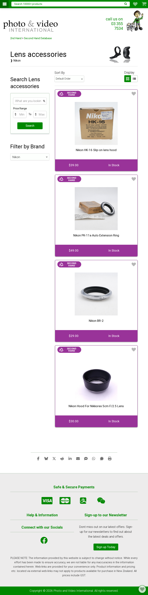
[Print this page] (110, 458)
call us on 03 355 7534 (114, 24)
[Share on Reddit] (62, 458)
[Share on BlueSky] (46, 458)
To (30, 114)
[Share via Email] (78, 458)
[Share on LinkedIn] (70, 458)
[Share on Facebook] (38, 458)
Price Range (20, 108)
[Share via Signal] (102, 458)
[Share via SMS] (86, 458)
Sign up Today (105, 547)
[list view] (134, 78)
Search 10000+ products (28, 4)
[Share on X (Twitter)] (54, 458)
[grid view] (127, 78)
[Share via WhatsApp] (94, 458)
